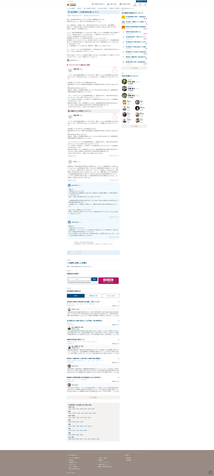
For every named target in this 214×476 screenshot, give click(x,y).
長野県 (73, 417)
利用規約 (100, 460)
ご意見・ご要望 (102, 458)
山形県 (89, 408)
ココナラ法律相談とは (74, 458)
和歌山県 (90, 426)
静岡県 (73, 421)
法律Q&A (71, 460)
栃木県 (90, 413)
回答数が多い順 (93, 295)
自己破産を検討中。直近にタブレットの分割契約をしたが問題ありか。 (144, 36)
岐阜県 (77, 421)
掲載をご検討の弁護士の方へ (105, 466)
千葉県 (78, 413)
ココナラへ (70, 1)
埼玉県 (82, 413)
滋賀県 (81, 426)
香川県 (69, 434)
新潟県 (69, 417)
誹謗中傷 (78, 282)
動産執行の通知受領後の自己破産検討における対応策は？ (141, 26)
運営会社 (129, 458)
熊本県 (81, 439)
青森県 (73, 408)
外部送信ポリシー (103, 464)
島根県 (85, 430)
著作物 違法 (88, 282)
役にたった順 (110, 295)
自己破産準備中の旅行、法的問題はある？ (137, 16)
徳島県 (81, 434)
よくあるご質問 (73, 466)
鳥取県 (81, 430)
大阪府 (69, 426)
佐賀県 (73, 439)
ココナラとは (72, 464)
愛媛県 (73, 434)
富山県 (85, 417)
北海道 (69, 408)
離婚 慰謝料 (72, 282)
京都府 (77, 426)
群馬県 (94, 413)
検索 (94, 279)
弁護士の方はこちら (141, 1)
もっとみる (93, 397)
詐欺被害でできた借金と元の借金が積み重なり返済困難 (140, 51)
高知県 (77, 434)
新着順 (75, 295)
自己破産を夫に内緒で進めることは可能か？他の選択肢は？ (141, 41)
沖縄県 (97, 439)
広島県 (69, 430)
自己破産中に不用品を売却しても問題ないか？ (138, 46)
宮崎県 (89, 439)
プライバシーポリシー (104, 462)
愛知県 (69, 421)
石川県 (81, 417)
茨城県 (86, 413)
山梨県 (77, 417)
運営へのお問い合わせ (74, 468)
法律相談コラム (73, 462)
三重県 (81, 421)
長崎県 (77, 439)
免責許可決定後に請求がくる (133, 31)
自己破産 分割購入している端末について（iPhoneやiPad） (142, 21)
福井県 (89, 417)
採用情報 (129, 460)
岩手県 (77, 408)
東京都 (69, 413)
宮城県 (81, 408)
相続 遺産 (82, 282)
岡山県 (73, 430)
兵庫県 (73, 426)
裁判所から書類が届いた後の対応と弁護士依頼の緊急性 (140, 57)
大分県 (85, 439)
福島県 (93, 408)
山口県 (77, 430)
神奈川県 (74, 413)
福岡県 (69, 439)
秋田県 (85, 408)
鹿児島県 (94, 439)
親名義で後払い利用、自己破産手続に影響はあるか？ (140, 62)
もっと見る (134, 68)
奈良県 (85, 426)
